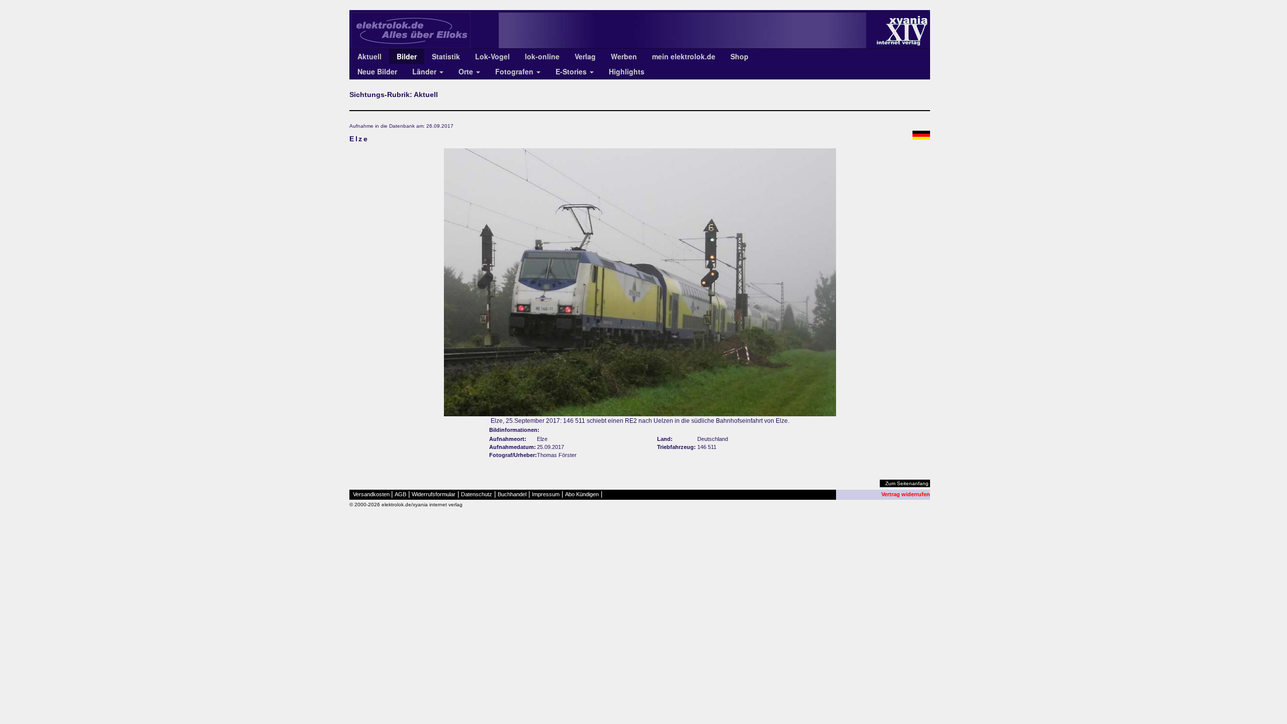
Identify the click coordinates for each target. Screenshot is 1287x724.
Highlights (627, 71)
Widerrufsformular (433, 494)
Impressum (546, 494)
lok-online (542, 56)
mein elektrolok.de (683, 56)
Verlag (585, 56)
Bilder (407, 56)
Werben (624, 56)
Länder (425, 71)
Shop (739, 56)
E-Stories (572, 71)
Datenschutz (476, 494)
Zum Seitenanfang (907, 483)
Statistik (446, 56)
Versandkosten (371, 494)
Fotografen (515, 71)
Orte (466, 71)
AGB (400, 494)
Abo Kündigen (582, 494)
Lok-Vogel (492, 56)
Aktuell (369, 56)
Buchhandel (512, 494)
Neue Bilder (377, 71)
